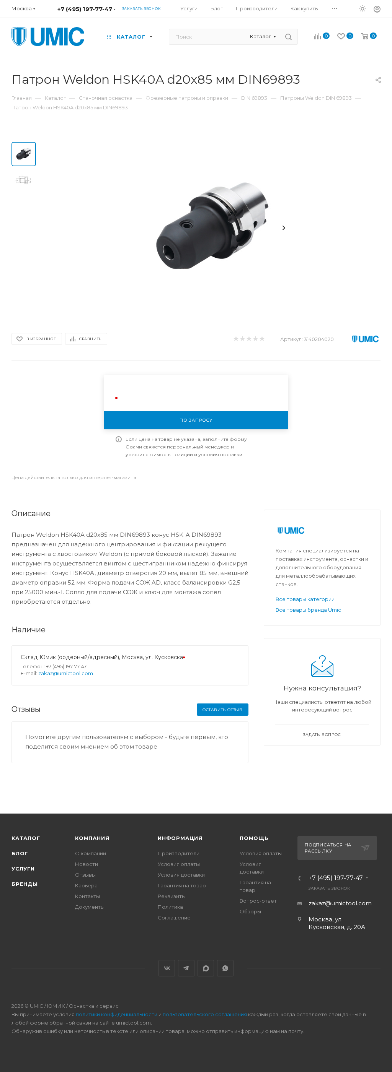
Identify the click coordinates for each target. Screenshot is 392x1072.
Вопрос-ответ (258, 901)
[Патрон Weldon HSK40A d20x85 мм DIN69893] (213, 228)
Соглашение (174, 917)
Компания (92, 838)
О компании (90, 853)
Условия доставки (181, 875)
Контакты (87, 896)
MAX (206, 968)
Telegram (186, 968)
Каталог (25, 838)
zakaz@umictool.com (65, 673)
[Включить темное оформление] (362, 8)
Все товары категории (305, 599)
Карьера (86, 885)
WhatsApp (225, 968)
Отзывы (85, 875)
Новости (86, 864)
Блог (19, 853)
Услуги (23, 869)
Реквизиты (172, 896)
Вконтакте (166, 968)
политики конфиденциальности (116, 1014)
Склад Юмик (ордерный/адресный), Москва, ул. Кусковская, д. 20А (113, 657)
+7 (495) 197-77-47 (84, 9)
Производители (178, 853)
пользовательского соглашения (205, 1014)
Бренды (24, 884)
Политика (170, 907)
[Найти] (288, 37)
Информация (180, 838)
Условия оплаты (179, 864)
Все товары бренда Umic (308, 610)
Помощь (254, 838)
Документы (90, 907)
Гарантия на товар (182, 885)
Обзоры (250, 911)
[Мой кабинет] (377, 10)
